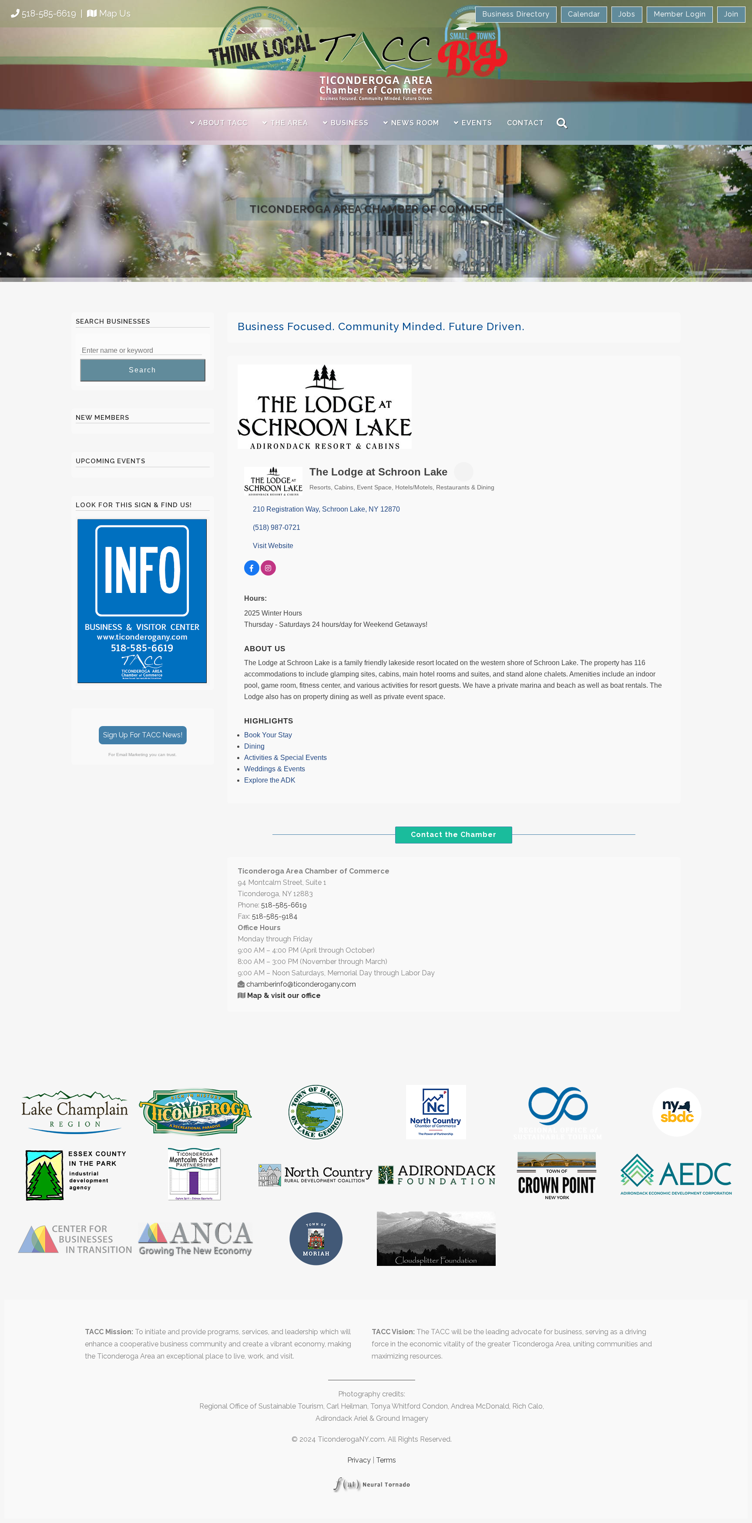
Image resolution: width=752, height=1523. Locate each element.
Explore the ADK (269, 780)
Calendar (584, 14)
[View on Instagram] (268, 573)
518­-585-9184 (275, 916)
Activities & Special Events (285, 757)
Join (731, 14)
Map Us (115, 13)
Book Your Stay (268, 735)
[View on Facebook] (251, 573)
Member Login (680, 14)
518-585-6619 (49, 13)
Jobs (626, 14)
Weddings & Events (274, 769)
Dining (254, 746)
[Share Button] (463, 472)
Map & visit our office (284, 995)
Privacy (359, 1460)
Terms (386, 1460)
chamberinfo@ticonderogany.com (301, 984)
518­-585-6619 (284, 905)
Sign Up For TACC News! (142, 735)
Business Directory (516, 14)
